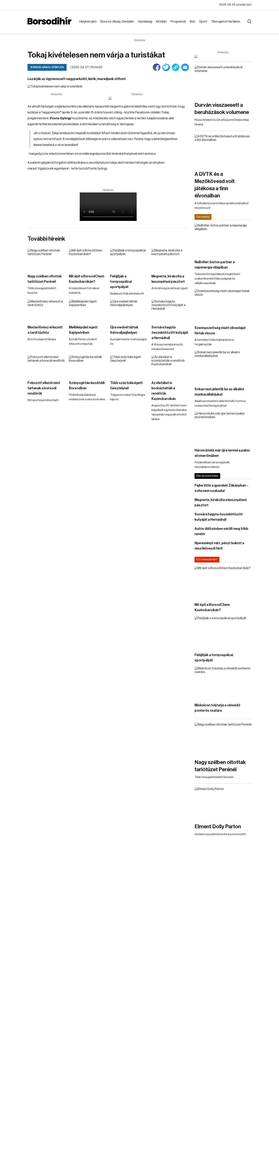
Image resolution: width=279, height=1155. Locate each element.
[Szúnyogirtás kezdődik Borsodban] (87, 365)
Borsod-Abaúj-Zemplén (117, 21)
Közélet (161, 21)
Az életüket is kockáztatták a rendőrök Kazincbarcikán (163, 390)
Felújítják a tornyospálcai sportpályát (121, 282)
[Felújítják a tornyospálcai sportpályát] (129, 259)
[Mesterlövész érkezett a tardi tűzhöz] (46, 310)
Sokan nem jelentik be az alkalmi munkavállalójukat (219, 391)
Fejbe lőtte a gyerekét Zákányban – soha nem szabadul (221, 488)
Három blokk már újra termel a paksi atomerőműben (222, 453)
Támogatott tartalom (225, 21)
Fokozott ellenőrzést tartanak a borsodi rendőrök (44, 388)
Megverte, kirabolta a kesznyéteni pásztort (168, 279)
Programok (178, 21)
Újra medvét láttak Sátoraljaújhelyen (124, 330)
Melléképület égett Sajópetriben (83, 330)
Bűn (192, 21)
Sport (203, 21)
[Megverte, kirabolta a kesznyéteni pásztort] (170, 259)
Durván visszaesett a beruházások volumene (222, 108)
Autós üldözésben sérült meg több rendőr (221, 531)
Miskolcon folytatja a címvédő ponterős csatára (217, 708)
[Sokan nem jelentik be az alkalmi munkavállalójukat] (223, 367)
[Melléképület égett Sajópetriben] (87, 310)
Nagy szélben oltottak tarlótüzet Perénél (45, 279)
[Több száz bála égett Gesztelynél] (129, 365)
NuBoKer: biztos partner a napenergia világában (215, 264)
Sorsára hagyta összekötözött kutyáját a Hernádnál (169, 333)
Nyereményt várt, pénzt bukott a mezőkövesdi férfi (219, 545)
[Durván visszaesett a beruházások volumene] (223, 82)
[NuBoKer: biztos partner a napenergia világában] (223, 240)
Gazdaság (145, 21)
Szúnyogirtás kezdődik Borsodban (87, 385)
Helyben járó (88, 21)
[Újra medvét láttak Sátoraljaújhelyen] (129, 310)
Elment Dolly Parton (218, 826)
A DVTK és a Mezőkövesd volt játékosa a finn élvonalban (215, 184)
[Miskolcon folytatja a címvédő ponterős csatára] (223, 683)
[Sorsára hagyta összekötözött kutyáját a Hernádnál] (170, 310)
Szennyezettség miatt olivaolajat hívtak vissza (220, 330)
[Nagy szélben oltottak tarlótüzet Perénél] (46, 259)
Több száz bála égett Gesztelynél (126, 385)
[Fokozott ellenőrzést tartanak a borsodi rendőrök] (46, 365)
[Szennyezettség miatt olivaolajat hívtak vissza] (223, 305)
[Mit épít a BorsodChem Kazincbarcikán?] (87, 259)
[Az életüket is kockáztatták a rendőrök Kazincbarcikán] (170, 365)
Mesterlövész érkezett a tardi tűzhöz (45, 330)
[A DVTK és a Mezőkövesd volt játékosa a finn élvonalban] (223, 151)
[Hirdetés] (137, 98)
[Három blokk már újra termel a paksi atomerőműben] (223, 428)
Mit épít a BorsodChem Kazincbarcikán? (86, 279)
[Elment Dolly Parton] (223, 803)
